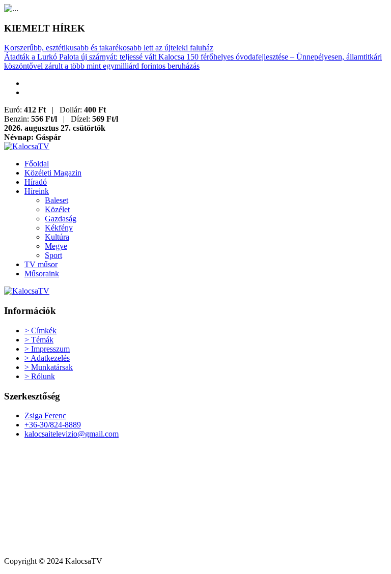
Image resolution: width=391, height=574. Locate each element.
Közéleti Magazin (52, 172)
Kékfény (59, 227)
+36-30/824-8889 (52, 424)
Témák (38, 339)
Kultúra (57, 237)
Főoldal (36, 163)
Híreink (36, 191)
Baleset (56, 200)
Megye (56, 246)
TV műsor (41, 264)
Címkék (40, 330)
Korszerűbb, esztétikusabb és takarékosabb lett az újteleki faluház (108, 47)
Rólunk (39, 376)
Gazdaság (60, 218)
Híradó (35, 182)
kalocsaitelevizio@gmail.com (71, 433)
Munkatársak (48, 367)
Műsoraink (41, 273)
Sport (53, 255)
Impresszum (47, 349)
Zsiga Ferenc (45, 415)
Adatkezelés (47, 358)
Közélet (57, 209)
